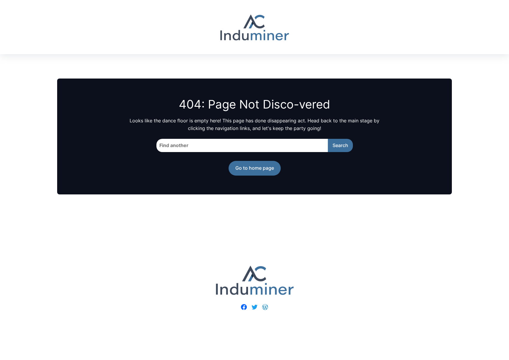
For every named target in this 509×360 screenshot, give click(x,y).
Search (340, 145)
